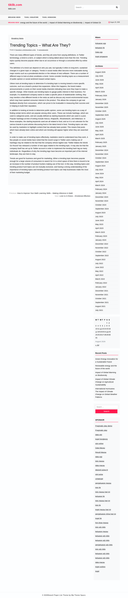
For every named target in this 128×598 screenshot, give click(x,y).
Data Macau (100, 448)
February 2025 (101, 142)
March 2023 (100, 232)
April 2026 (99, 88)
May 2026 (99, 84)
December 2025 (101, 103)
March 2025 (100, 138)
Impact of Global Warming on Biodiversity (105, 373)
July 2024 (99, 170)
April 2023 (99, 228)
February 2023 (101, 236)
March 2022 (100, 279)
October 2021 (100, 299)
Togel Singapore (31, 17)
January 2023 (100, 240)
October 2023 (100, 205)
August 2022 (100, 260)
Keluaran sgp (100, 43)
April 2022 (99, 275)
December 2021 (101, 291)
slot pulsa (99, 474)
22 (107, 332)
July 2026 (99, 76)
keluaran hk (100, 48)
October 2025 (100, 111)
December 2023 (101, 197)
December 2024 (101, 150)
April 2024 (99, 181)
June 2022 (99, 267)
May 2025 (99, 131)
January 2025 (100, 146)
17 (96, 332)
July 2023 (99, 217)
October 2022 (100, 252)
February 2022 (101, 283)
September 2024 (102, 162)
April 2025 (99, 135)
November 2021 (101, 295)
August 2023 (100, 213)
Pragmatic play (101, 430)
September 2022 (102, 256)
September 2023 (102, 209)
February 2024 (101, 189)
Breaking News (14, 17)
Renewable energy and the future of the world (106, 367)
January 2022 (100, 287)
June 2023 (99, 220)
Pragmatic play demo (103, 426)
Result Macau (100, 452)
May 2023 (99, 224)
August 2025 (100, 119)
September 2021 (102, 302)
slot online (99, 444)
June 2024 (99, 174)
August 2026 (100, 72)
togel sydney (100, 567)
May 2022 (99, 271)
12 (101, 329)
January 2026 (100, 99)
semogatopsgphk (43, 50)
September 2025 (102, 115)
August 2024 (100, 166)
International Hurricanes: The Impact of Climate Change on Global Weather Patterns (106, 393)
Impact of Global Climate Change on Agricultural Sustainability (105, 382)
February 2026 (101, 96)
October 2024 (100, 158)
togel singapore (101, 57)
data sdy (98, 435)
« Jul (97, 345)
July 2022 (99, 263)
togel (97, 571)
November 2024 (101, 154)
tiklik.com (15, 4)
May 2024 (99, 178)
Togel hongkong (49, 17)
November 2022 (101, 248)
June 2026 (99, 80)
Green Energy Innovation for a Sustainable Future (106, 360)
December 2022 (101, 244)
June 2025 (99, 127)
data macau (100, 562)
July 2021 (99, 310)
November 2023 (101, 201)
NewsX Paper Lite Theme (58, 595)
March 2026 (100, 92)
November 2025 (101, 107)
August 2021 (100, 306)
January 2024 (100, 193)
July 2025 (99, 123)
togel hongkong (101, 439)
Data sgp (98, 52)
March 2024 (100, 185)
